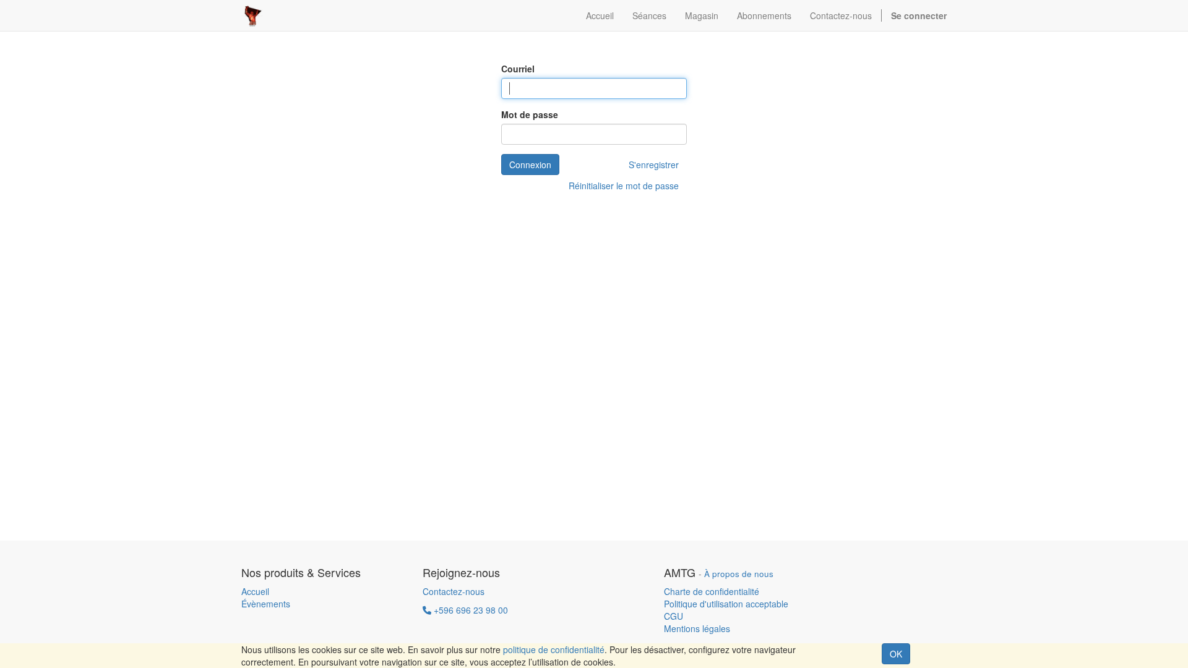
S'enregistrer (654, 164)
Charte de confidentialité (711, 591)
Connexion (530, 164)
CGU (673, 616)
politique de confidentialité (554, 649)
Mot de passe (529, 114)
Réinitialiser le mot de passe (624, 185)
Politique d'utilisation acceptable (726, 603)
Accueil (255, 591)
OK (896, 654)
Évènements (265, 603)
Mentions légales (697, 628)
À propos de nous (738, 574)
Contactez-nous (453, 591)
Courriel (518, 68)
